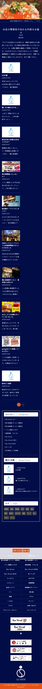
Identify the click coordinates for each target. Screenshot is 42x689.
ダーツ (12, 517)
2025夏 (5, 75)
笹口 (22, 509)
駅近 (32, 509)
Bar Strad (8, 437)
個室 (24, 513)
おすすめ (17, 513)
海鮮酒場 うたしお (11, 433)
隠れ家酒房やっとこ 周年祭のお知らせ (10, 281)
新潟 (12, 509)
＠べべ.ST (8, 447)
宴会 (6, 513)
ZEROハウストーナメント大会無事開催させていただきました (10, 245)
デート (29, 513)
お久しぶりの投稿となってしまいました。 (10, 315)
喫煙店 (6, 509)
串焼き (11, 513)
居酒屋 (17, 509)
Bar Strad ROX (10, 444)
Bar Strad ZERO (11, 440)
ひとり (6, 517)
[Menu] (38, 4)
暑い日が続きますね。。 (10, 107)
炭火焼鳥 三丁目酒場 (11, 450)
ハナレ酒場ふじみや (11, 430)
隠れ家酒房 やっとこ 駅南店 (14, 423)
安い (34, 513)
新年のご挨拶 (6, 383)
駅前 (27, 509)
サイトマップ (31, 610)
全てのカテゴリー (10, 419)
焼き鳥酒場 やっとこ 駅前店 (14, 426)
